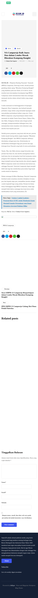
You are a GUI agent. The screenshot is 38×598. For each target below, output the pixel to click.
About (6, 561)
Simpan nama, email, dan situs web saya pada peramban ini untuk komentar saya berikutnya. (17, 517)
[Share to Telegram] (21, 73)
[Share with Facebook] (6, 73)
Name (3, 482)
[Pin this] (13, 73)
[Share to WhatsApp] (17, 73)
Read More (23, 5)
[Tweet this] (9, 73)
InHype (12, 585)
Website (3, 502)
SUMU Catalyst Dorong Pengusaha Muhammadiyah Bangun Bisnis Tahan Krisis (17, 373)
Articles (5, 286)
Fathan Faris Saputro (11, 61)
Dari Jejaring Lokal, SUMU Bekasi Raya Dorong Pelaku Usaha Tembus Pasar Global (18, 402)
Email (3, 492)
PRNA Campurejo (8, 225)
